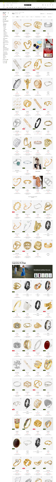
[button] (43, 13)
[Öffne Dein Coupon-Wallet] (42, 4)
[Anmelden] (45, 4)
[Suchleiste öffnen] (52, 7)
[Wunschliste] (50, 4)
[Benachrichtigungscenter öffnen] (47, 5)
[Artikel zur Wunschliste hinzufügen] (20, 20)
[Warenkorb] (52, 4)
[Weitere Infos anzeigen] (17, 37)
